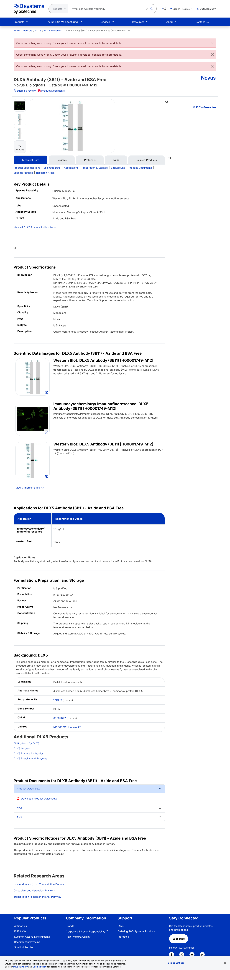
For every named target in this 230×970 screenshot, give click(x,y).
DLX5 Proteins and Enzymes (30, 758)
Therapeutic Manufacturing (62, 21)
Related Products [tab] (147, 160)
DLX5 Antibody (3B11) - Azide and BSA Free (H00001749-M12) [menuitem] (97, 30)
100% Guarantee (206, 107)
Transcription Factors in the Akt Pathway (37, 896)
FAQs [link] (120, 926)
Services (105, 21)
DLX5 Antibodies (52, 30)
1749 (56, 700)
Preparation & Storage (95, 167)
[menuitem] (17, 30)
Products (19, 21)
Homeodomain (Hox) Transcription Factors (39, 884)
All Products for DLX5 (26, 743)
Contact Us (202, 21)
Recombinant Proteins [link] (27, 942)
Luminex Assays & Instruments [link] (32, 936)
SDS (19, 816)
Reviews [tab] (61, 160)
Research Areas (45, 172)
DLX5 (38, 30)
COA (19, 808)
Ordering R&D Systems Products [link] (137, 931)
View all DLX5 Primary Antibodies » (35, 227)
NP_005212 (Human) (65, 727)
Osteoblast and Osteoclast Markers (34, 890)
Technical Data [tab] (30, 160)
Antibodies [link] (20, 926)
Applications (71, 167)
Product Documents (53, 90)
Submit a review (26, 90)
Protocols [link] (123, 936)
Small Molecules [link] (23, 947)
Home (17, 30)
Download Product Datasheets (39, 798)
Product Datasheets (28, 788)
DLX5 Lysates (22, 748)
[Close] (212, 43)
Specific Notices (23, 172)
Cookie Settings (176, 962)
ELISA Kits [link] (20, 931)
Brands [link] (70, 926)
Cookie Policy (39, 966)
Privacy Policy (20, 966)
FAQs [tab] (116, 160)
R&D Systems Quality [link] (78, 936)
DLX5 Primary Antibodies (28, 753)
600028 (58, 718)
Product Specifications (27, 167)
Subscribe (178, 938)
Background (118, 167)
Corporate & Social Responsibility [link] (85, 931)
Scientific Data (52, 167)
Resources (138, 21)
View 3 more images (28, 487)
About (169, 21)
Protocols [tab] (89, 160)
